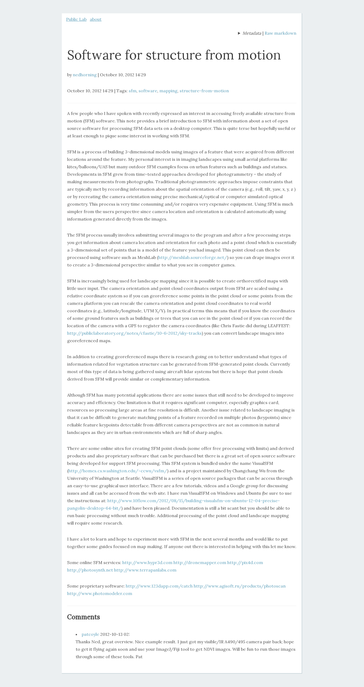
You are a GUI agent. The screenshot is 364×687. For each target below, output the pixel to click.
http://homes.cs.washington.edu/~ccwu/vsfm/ (117, 470)
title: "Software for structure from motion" (249, 33)
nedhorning (85, 74)
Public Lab (76, 19)
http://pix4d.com (245, 562)
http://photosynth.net (90, 570)
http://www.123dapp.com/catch (159, 586)
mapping (168, 90)
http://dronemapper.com (199, 562)
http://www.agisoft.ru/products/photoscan (240, 586)
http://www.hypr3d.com (147, 562)
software (148, 90)
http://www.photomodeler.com (99, 593)
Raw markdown (280, 33)
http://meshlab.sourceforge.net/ (192, 257)
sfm (132, 90)
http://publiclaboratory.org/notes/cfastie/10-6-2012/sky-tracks (134, 333)
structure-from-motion (204, 90)
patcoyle (90, 634)
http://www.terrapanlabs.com (145, 570)
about (96, 19)
